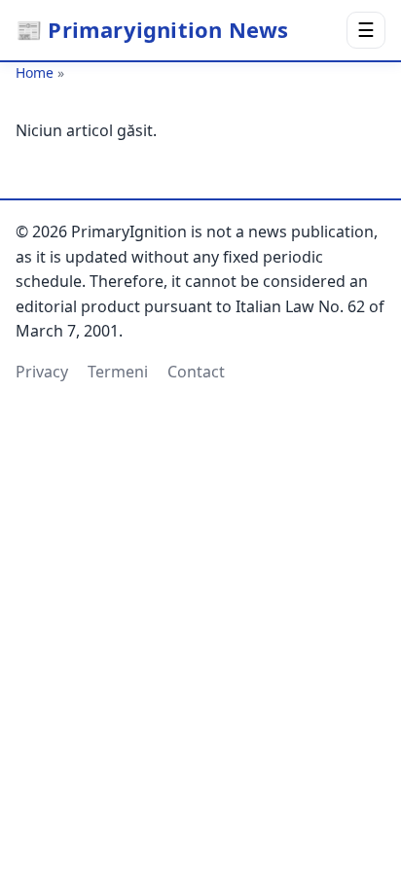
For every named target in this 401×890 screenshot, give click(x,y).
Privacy (42, 371)
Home (35, 72)
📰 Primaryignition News (152, 29)
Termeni (118, 371)
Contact (196, 371)
